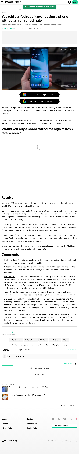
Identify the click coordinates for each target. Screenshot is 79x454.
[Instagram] (59, 419)
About (4, 419)
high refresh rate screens (23, 107)
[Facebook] (53, 419)
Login (75, 2)
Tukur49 (7, 292)
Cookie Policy (32, 428)
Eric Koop (8, 260)
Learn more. (57, 9)
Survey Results (11, 334)
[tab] (7, 364)
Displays (4, 334)
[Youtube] (64, 419)
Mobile (4, 12)
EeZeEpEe (8, 299)
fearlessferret (9, 276)
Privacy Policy (7, 428)
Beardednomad (10, 314)
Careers (5, 423)
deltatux (7, 267)
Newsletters (6, 332)
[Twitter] (71, 419)
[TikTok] (76, 419)
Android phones (31, 339)
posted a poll (19, 123)
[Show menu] (2, 2)
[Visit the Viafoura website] (73, 405)
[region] (39, 377)
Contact (30, 419)
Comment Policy (51, 345)
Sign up (74, 349)
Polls (16, 332)
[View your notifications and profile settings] (75, 364)
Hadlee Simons (8, 28)
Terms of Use (32, 423)
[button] (39, 2)
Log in (69, 349)
